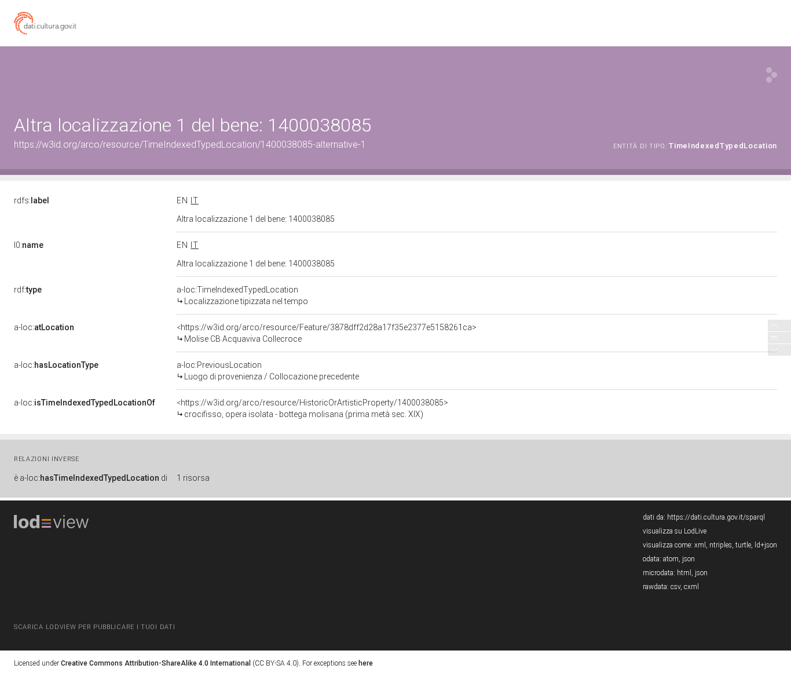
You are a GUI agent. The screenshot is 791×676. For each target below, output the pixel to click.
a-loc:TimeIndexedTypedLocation (242, 295)
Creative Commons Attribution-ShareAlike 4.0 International (156, 663)
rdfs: (31, 200)
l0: (28, 245)
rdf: (28, 289)
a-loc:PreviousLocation (268, 370)
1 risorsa (193, 478)
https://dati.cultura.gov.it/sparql (716, 517)
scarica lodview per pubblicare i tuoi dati (94, 627)
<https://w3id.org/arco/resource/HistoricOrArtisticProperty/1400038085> (312, 408)
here (365, 663)
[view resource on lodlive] (771, 75)
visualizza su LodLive (674, 531)
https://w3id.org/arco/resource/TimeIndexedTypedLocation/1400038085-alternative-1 (190, 144)
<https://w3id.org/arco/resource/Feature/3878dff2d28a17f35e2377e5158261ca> (327, 333)
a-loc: (44, 327)
